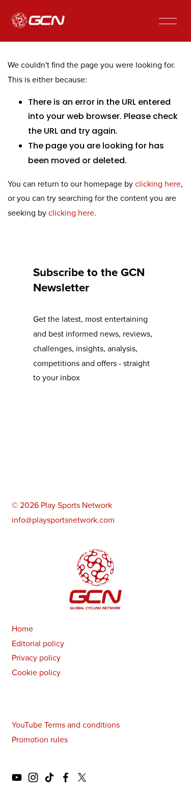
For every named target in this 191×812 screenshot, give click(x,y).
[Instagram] (33, 777)
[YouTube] (17, 777)
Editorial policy (38, 643)
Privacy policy (36, 657)
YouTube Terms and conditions (66, 724)
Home (22, 628)
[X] (82, 777)
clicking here (158, 183)
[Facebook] (66, 777)
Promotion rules (40, 739)
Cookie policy (36, 672)
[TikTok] (49, 777)
